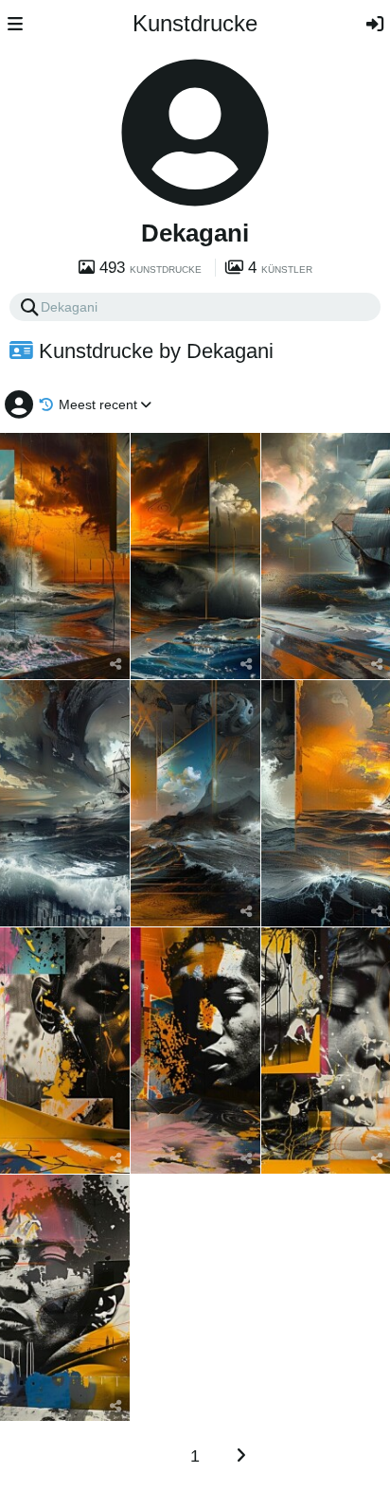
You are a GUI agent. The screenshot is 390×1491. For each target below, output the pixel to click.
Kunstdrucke (195, 23)
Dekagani (195, 233)
